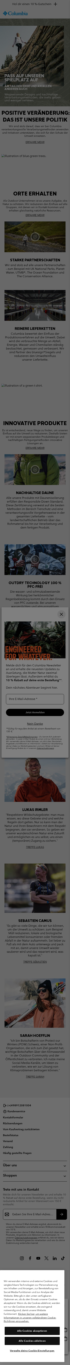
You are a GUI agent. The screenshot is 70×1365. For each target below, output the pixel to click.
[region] (32, 1316)
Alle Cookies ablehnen (32, 1340)
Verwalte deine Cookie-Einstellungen (32, 1350)
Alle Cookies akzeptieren (32, 1330)
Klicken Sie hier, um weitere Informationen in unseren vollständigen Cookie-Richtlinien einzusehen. (30, 1317)
